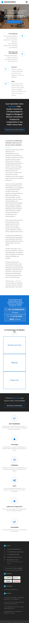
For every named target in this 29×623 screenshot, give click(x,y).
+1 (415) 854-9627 (16, 318)
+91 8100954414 (15, 311)
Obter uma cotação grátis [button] (14, 21)
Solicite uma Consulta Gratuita (14, 129)
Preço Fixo (14, 380)
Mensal (14, 362)
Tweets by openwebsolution (10, 589)
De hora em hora (14, 345)
